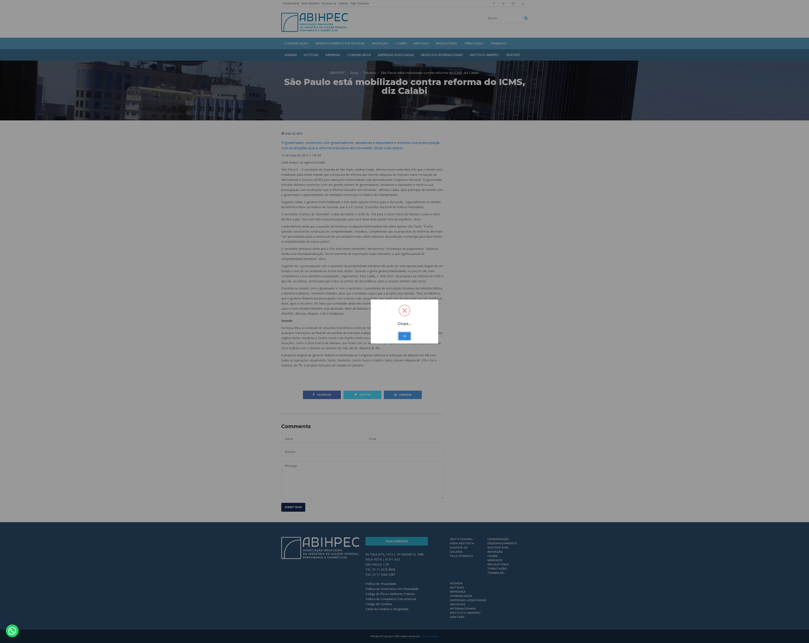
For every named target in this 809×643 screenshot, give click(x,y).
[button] (12, 630)
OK (404, 336)
